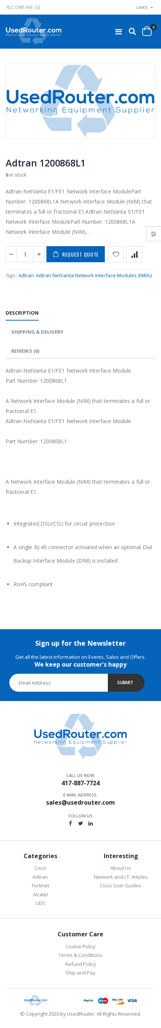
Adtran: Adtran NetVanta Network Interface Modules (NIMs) (85, 275)
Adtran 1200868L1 (45, 162)
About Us (120, 868)
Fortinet (40, 885)
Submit (125, 682)
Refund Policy (80, 964)
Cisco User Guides (121, 885)
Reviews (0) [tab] (25, 351)
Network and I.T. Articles (121, 877)
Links (142, 7)
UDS (40, 903)
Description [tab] (22, 312)
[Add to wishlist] (116, 254)
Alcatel (40, 894)
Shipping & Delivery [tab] (37, 331)
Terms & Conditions (80, 955)
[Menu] (118, 32)
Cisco (40, 868)
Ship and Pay (80, 972)
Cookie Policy (80, 946)
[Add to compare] (134, 254)
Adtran (40, 877)
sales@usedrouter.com (80, 802)
